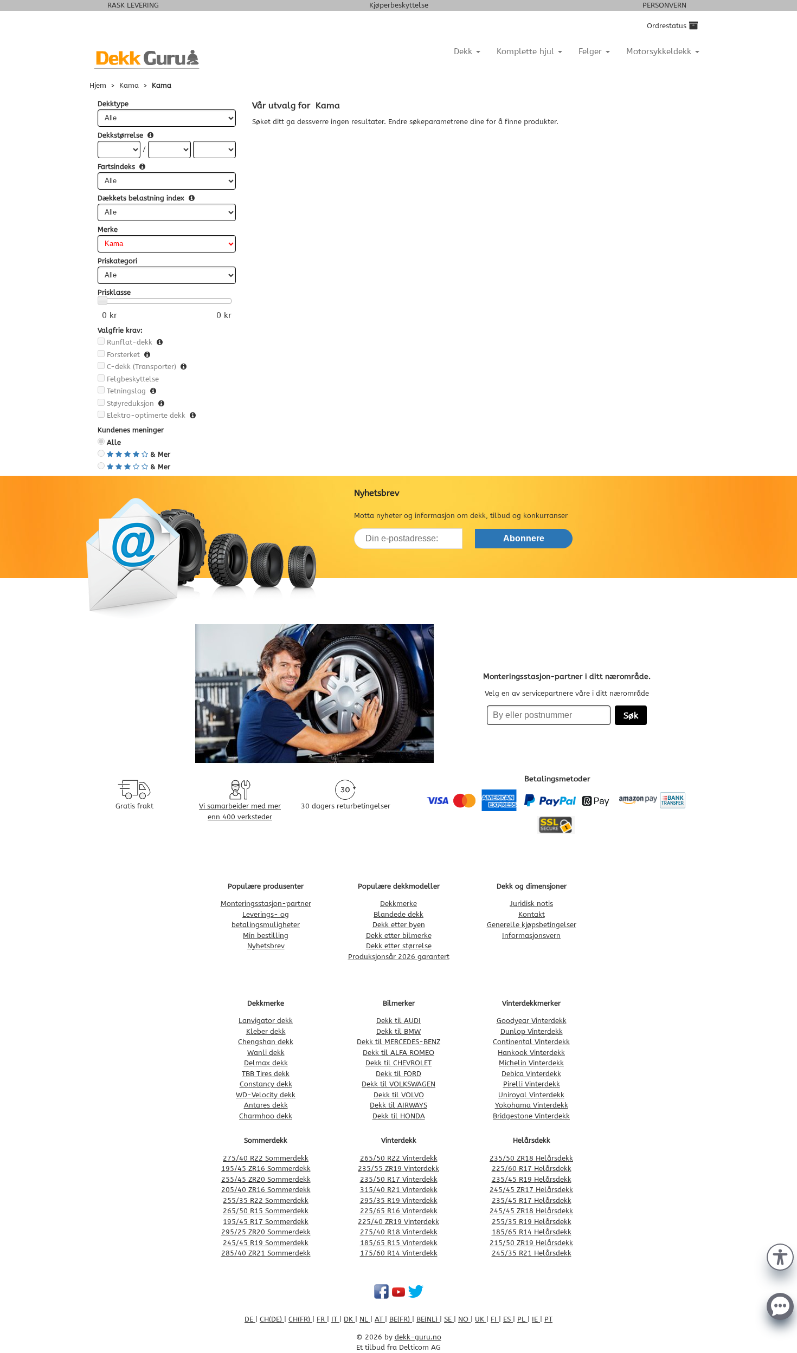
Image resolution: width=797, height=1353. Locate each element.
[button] (780, 1256)
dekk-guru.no (418, 1337)
